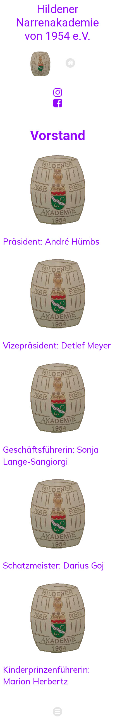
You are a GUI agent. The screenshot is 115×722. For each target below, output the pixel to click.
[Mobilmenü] (70, 63)
